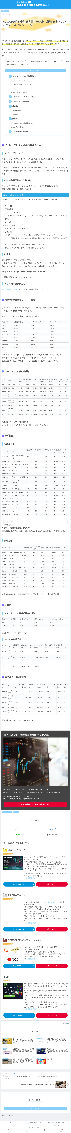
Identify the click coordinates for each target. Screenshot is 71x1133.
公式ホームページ (52, 884)
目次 (34, 70)
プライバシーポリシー (35, 1128)
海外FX (16, 812)
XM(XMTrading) (7, 812)
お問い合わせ (12, 1123)
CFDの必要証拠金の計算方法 (22, 84)
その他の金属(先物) (19, 127)
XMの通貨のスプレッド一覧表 (23, 97)
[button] (65, 521)
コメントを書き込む (35, 1108)
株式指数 (15, 106)
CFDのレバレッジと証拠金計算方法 (25, 76)
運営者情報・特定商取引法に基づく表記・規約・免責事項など (59, 1124)
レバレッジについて (19, 80)
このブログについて (35, 1123)
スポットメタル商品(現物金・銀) (23, 123)
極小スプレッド (53, 902)
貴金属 (14, 119)
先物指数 (15, 114)
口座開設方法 (31, 878)
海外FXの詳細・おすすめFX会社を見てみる (35, 804)
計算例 (15, 88)
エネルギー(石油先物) (20, 131)
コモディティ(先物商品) (20, 101)
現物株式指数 (17, 110)
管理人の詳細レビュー (19, 884)
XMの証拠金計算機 (9, 289)
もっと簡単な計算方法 (20, 92)
